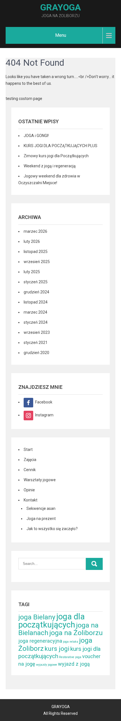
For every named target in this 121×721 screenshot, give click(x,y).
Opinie (29, 490)
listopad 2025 (36, 251)
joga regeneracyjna (40, 641)
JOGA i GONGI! (36, 135)
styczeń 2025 (36, 282)
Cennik (30, 469)
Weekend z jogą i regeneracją (50, 166)
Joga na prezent (41, 518)
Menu (60, 35)
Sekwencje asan (40, 508)
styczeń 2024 (36, 322)
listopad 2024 (36, 302)
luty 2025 (32, 272)
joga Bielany (36, 617)
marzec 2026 (35, 231)
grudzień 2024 (36, 292)
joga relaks (70, 642)
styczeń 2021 (36, 342)
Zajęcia (30, 459)
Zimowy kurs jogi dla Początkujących (56, 156)
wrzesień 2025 (37, 261)
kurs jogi (57, 648)
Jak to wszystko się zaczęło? (52, 528)
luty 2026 (32, 241)
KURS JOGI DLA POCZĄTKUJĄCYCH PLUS (60, 145)
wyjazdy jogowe (46, 665)
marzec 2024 (35, 312)
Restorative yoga (70, 657)
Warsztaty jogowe (40, 480)
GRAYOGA (60, 7)
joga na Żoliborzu (76, 633)
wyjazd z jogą (74, 664)
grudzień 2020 (36, 352)
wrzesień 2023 (37, 332)
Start (28, 449)
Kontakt (30, 500)
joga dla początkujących (51, 620)
